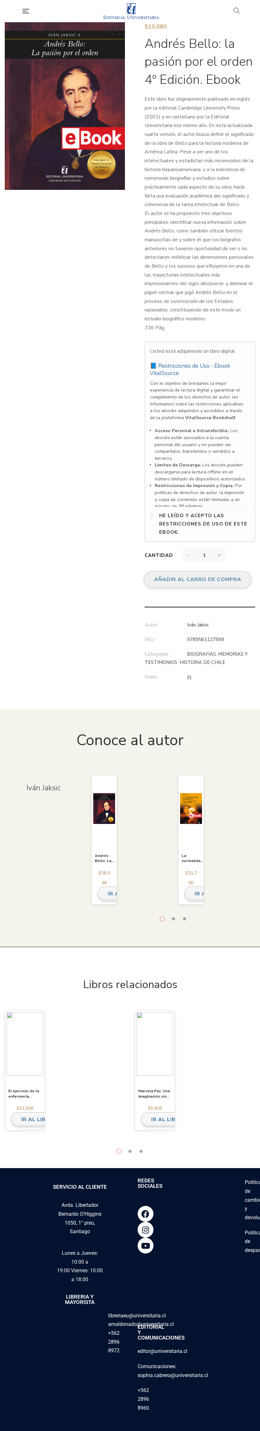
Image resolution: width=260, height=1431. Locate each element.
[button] (114, 32)
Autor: (151, 625)
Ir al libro (37, 1119)
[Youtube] (145, 1246)
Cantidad (159, 555)
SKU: (150, 639)
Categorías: (157, 654)
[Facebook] (145, 1214)
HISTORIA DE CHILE (202, 662)
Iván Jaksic (198, 625)
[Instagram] (145, 1230)
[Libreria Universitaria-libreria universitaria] (131, 11)
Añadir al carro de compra (197, 579)
